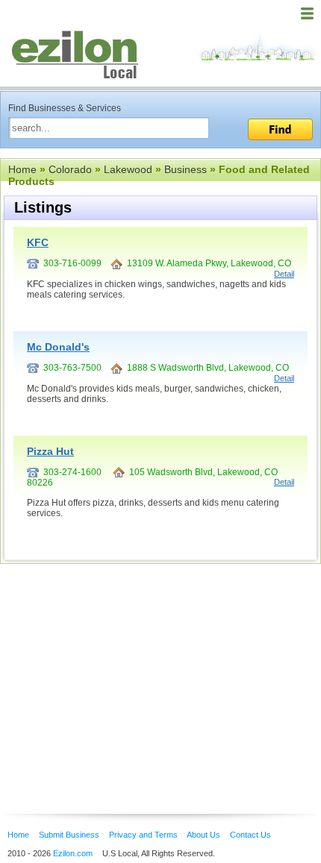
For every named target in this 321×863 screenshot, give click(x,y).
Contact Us (250, 834)
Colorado (70, 169)
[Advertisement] (119, 666)
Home (22, 169)
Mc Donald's (58, 347)
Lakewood (128, 169)
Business (185, 169)
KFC (38, 242)
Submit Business (69, 834)
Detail (284, 273)
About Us (203, 834)
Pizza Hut (50, 451)
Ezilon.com (73, 853)
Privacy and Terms (143, 834)
